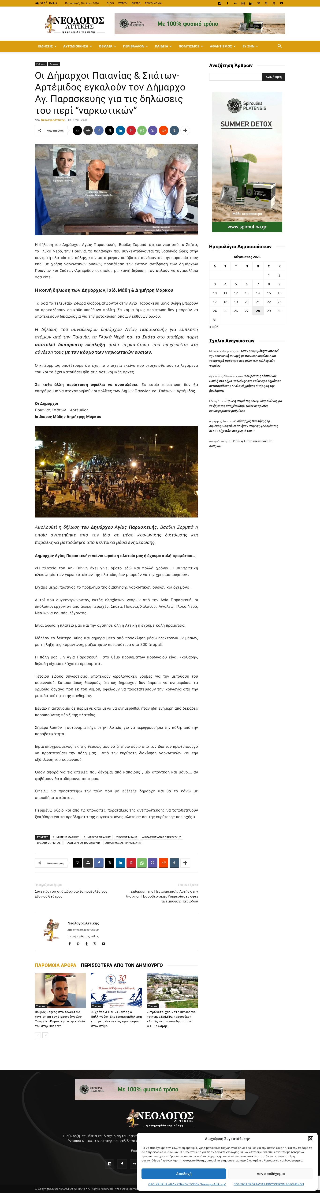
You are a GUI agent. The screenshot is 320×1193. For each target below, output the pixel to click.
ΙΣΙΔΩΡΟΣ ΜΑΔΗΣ (126, 837)
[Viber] (152, 130)
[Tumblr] (174, 130)
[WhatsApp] (142, 130)
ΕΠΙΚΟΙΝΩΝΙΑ (153, 3)
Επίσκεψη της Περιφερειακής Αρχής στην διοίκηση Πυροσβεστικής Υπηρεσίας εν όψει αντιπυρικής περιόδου (162, 896)
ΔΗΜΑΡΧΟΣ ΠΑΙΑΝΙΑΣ (97, 837)
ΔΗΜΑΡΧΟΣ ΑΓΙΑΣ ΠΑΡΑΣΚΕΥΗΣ (161, 837)
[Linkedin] (250, 3)
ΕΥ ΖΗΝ (248, 46)
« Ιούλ (213, 326)
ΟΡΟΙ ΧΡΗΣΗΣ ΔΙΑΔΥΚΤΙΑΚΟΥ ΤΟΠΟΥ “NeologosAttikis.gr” (187, 1184)
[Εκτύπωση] (88, 130)
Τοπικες (54, 64)
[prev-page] (38, 1035)
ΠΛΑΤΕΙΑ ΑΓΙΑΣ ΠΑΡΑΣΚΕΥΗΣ (83, 842)
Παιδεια (161, 46)
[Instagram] (242, 3)
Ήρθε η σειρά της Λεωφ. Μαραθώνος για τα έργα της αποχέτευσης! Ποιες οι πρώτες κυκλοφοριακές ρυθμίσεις (245, 406)
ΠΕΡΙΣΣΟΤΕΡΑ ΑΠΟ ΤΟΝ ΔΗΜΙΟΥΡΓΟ (122, 965)
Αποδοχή (184, 1173)
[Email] (77, 130)
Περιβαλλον (133, 46)
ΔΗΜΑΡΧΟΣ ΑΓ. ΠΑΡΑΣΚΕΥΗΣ (123, 842)
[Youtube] (281, 3)
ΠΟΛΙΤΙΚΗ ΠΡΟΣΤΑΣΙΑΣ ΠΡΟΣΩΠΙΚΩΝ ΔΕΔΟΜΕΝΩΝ (269, 1184)
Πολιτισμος (189, 46)
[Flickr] (235, 3)
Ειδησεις (45, 46)
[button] (310, 1138)
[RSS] (266, 3)
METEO (136, 3)
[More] (185, 130)
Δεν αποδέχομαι (271, 1173)
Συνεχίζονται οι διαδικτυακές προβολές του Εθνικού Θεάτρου (71, 893)
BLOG (110, 3)
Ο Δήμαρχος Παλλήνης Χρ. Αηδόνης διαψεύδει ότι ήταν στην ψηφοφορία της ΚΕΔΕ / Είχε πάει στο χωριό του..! (243, 426)
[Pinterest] (258, 3)
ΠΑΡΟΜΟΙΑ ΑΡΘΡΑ (55, 965)
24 (215, 311)
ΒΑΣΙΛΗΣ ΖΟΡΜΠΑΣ (48, 842)
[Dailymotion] (219, 3)
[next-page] (45, 1035)
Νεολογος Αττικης (52, 120)
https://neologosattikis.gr (83, 929)
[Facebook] (227, 3)
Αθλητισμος (221, 46)
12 (236, 293)
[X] (273, 3)
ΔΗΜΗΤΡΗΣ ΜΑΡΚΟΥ (66, 837)
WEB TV (122, 3)
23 (279, 302)
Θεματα (105, 46)
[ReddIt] (163, 130)
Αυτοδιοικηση (75, 46)
